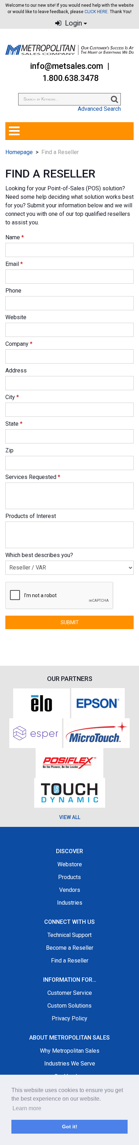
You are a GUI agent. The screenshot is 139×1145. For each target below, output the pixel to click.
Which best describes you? (39, 555)
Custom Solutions (69, 1005)
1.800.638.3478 (70, 78)
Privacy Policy (69, 1018)
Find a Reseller (69, 960)
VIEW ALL (69, 817)
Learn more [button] (26, 1108)
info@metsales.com (66, 66)
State (13, 423)
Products (69, 877)
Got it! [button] (69, 1126)
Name (14, 237)
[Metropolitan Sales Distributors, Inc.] (69, 50)
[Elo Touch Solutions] (41, 702)
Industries (69, 902)
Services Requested (32, 477)
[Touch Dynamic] (69, 792)
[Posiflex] (69, 762)
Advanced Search (99, 108)
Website (15, 317)
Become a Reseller (69, 947)
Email (14, 264)
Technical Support (69, 935)
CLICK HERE (96, 11)
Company (18, 343)
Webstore (69, 864)
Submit (70, 622)
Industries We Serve (69, 1063)
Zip (9, 450)
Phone (13, 290)
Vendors (69, 890)
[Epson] (98, 702)
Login (72, 23)
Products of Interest (30, 516)
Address (16, 370)
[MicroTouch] (96, 732)
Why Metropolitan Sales (69, 1050)
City (12, 397)
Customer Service (69, 992)
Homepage (19, 152)
